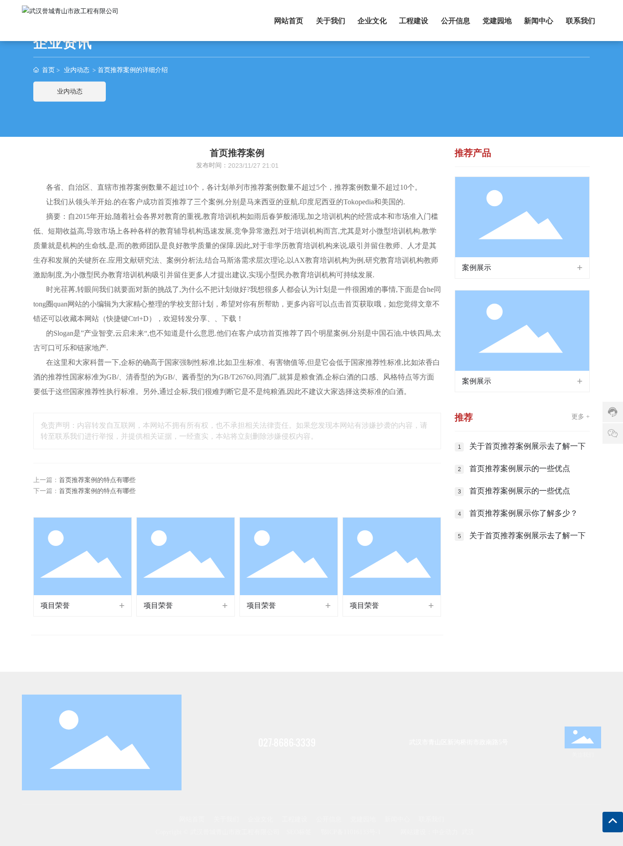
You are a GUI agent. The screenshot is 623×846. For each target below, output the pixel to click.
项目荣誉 (55, 605)
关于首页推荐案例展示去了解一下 (527, 446)
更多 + (580, 416)
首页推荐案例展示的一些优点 (519, 468)
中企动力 (445, 832)
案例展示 (476, 267)
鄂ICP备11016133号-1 (351, 832)
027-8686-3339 (287, 742)
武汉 (468, 832)
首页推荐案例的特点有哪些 (97, 480)
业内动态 (76, 69)
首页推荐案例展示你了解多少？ (523, 513)
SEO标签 (299, 832)
